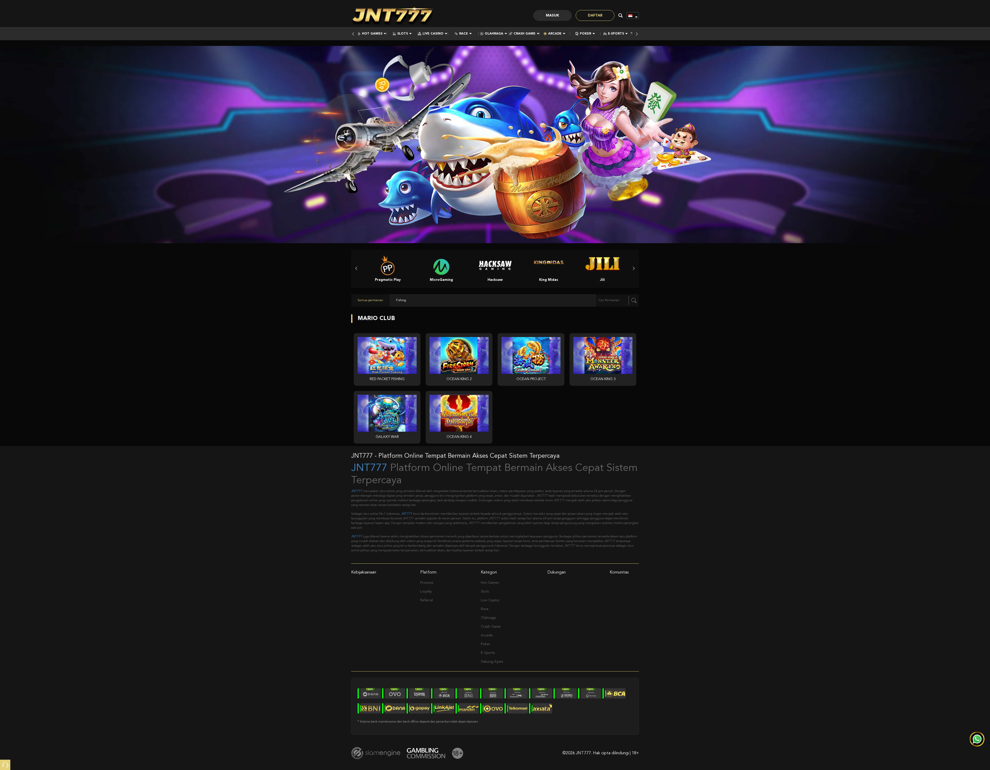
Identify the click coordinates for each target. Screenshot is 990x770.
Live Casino (433, 33)
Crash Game (524, 33)
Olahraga (494, 33)
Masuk (552, 15)
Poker (585, 33)
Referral (426, 600)
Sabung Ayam (492, 661)
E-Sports (616, 33)
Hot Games (372, 33)
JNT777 (369, 468)
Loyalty (426, 591)
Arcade (555, 33)
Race (463, 33)
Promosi (426, 583)
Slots (402, 33)
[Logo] (392, 15)
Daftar (595, 15)
